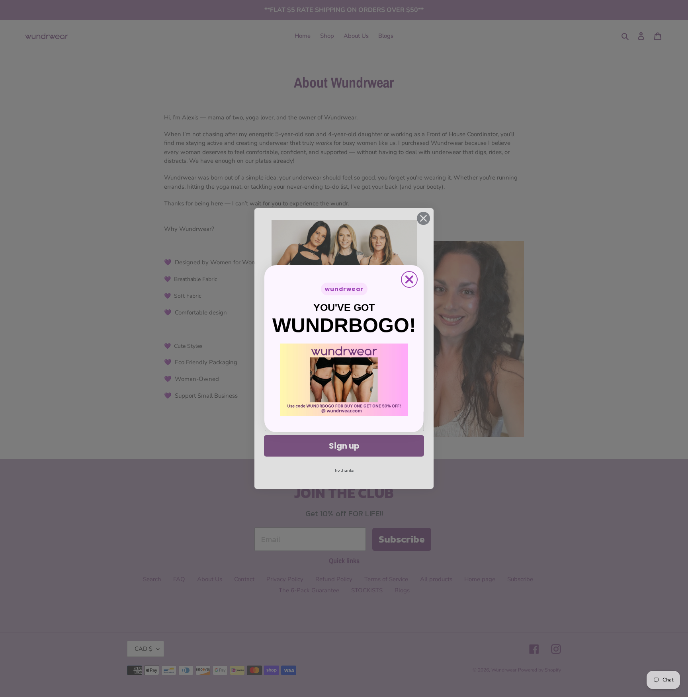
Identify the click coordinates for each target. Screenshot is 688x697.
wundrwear (344, 289)
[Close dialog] (409, 279)
